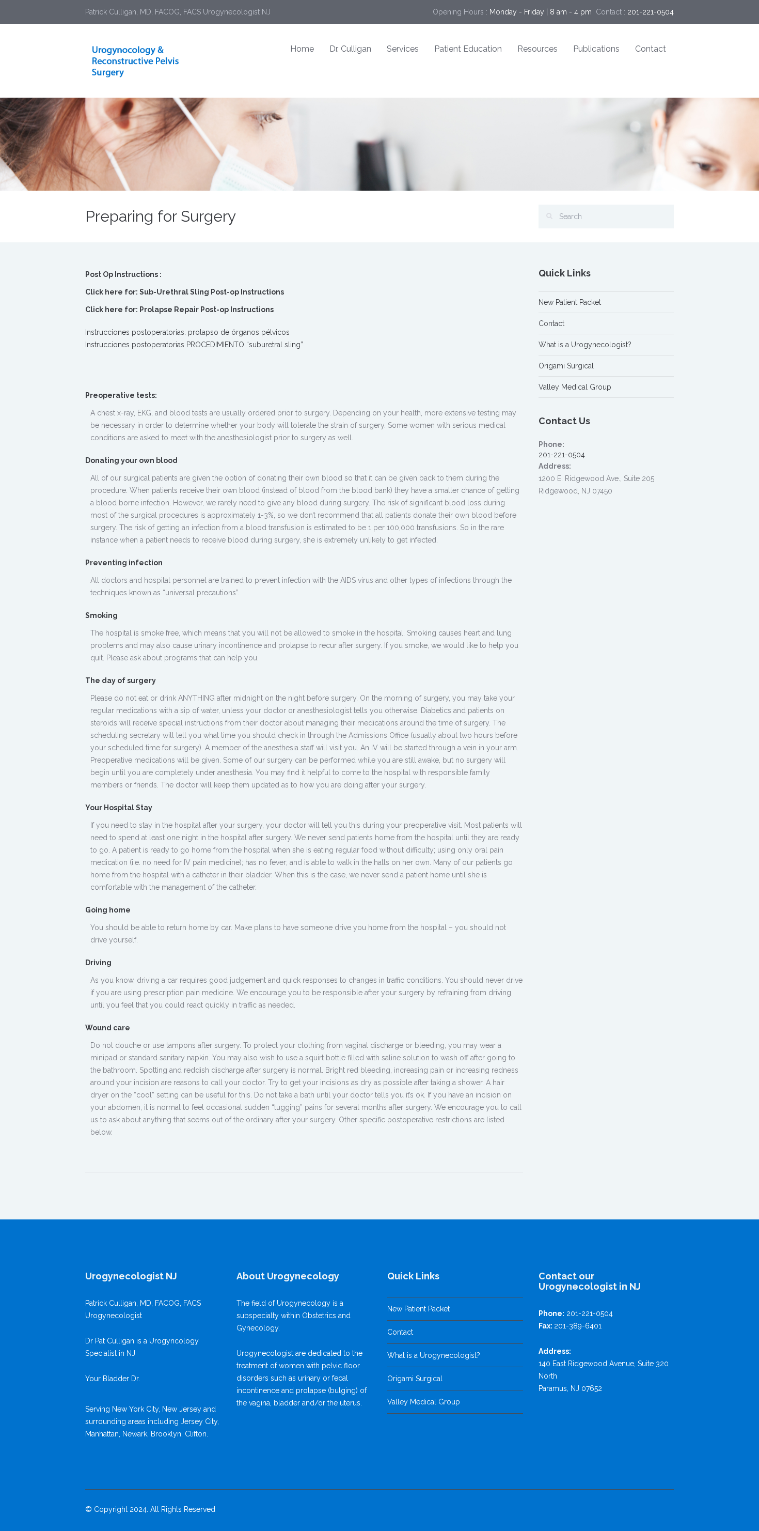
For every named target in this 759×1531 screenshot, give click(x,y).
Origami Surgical (566, 366)
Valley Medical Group (575, 387)
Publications (596, 49)
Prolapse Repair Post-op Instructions (206, 309)
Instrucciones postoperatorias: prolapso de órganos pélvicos (187, 332)
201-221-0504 (562, 455)
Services (403, 49)
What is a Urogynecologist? (585, 345)
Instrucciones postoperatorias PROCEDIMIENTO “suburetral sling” (194, 345)
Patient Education (468, 49)
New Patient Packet (570, 302)
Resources (537, 49)
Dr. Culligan (350, 49)
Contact (650, 49)
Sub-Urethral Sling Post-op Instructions (211, 292)
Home (302, 49)
